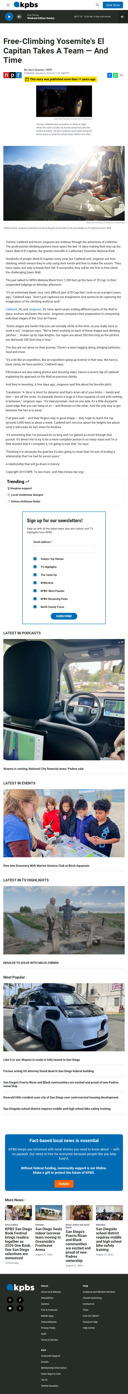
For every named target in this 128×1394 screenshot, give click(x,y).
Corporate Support (50, 1356)
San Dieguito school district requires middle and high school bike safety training (56, 1108)
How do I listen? (91, 1316)
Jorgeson (35, 309)
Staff (43, 1334)
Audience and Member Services (99, 1292)
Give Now (113, 5)
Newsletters (47, 1298)
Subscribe (64, 616)
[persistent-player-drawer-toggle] (123, 16)
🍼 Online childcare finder (23, 501)
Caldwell (11, 309)
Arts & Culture (11, 1224)
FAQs (85, 1310)
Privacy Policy (48, 1328)
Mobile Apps (47, 1316)
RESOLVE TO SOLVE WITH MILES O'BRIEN (30, 963)
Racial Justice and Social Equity (78, 1226)
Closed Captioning (92, 1298)
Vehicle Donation (49, 1386)
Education (100, 1224)
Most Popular (14, 977)
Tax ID (44, 1380)
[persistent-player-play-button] (9, 17)
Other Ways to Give (51, 1374)
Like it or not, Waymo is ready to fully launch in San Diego (41, 1059)
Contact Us (88, 1304)
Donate (64, 1184)
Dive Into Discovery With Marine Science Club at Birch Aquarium (46, 865)
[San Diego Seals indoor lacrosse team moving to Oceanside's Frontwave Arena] (48, 1212)
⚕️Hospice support (19, 488)
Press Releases (48, 1322)
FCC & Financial (49, 1310)
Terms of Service (49, 1340)
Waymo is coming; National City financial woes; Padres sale (43, 768)
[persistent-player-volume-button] (19, 16)
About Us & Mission (51, 1292)
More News (14, 1200)
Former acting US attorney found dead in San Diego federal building (48, 1071)
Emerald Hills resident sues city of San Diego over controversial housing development (60, 1097)
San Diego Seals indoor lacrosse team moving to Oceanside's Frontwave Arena (48, 1239)
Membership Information (54, 1368)
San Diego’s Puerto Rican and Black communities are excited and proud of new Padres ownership (60, 1084)
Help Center (89, 1328)
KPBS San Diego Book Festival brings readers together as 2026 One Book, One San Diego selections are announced (18, 1243)
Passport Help (90, 1322)
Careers (45, 1304)
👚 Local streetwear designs (25, 494)
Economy (39, 1224)
